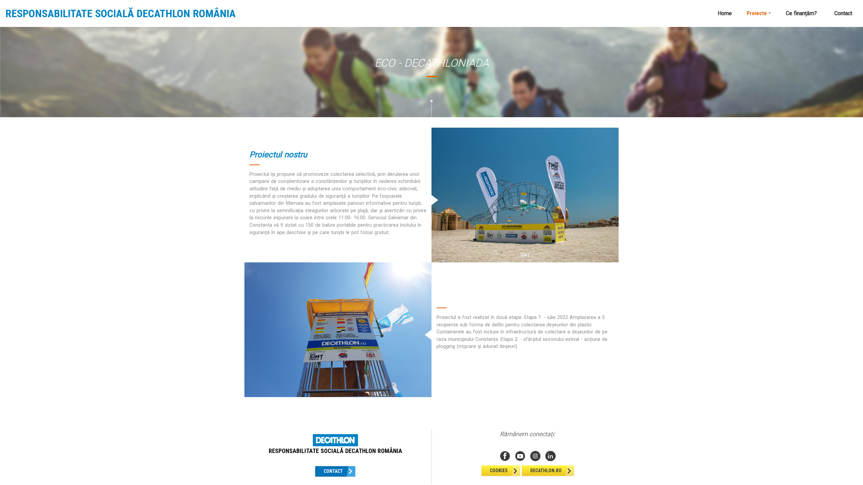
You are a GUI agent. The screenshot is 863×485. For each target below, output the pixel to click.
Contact (843, 13)
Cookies (499, 470)
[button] (759, 13)
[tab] (250, 120)
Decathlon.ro (546, 470)
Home (725, 13)
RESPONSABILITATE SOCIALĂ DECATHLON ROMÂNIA (120, 13)
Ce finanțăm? (801, 13)
